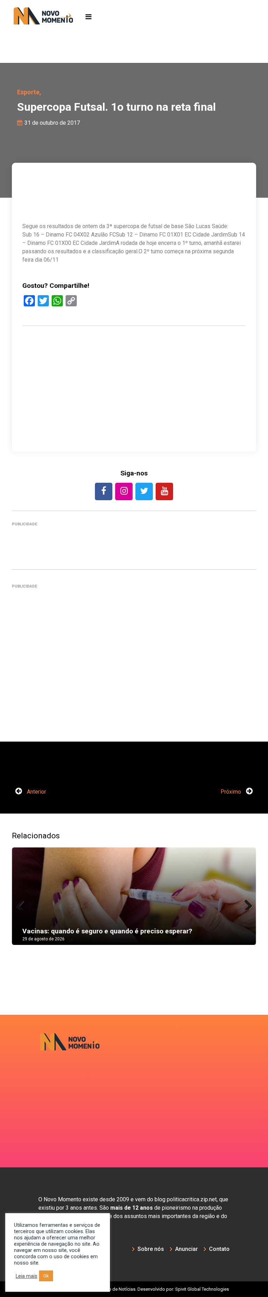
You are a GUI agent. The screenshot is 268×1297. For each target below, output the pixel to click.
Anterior (35, 791)
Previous (22, 903)
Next (246, 903)
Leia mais (26, 1276)
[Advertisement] (134, 411)
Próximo (232, 791)
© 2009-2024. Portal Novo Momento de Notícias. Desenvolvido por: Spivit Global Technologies (134, 1289)
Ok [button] (46, 1275)
